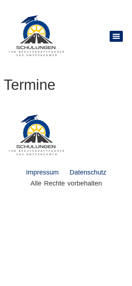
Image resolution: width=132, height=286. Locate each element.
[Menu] (116, 36)
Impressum (42, 172)
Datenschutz (88, 172)
